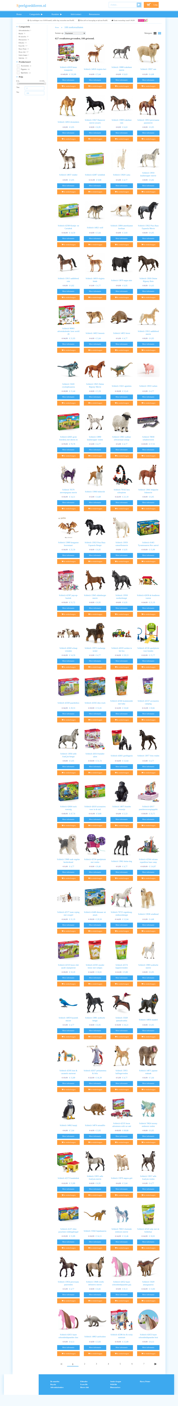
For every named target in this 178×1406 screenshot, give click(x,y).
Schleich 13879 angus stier (121, 280)
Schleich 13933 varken (148, 386)
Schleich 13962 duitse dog (121, 861)
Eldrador (21, 43)
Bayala (21, 33)
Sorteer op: (59, 33)
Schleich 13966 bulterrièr (95, 492)
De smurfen (22, 36)
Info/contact (76, 14)
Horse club (22, 52)
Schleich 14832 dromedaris (68, 122)
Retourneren (94, 14)
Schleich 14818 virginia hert (95, 69)
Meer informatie (68, 80)
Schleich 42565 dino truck (95, 703)
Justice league (23, 55)
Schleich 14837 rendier (68, 175)
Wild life (21, 58)
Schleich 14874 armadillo (95, 1125)
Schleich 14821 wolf (95, 228)
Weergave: (148, 33)
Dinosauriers (23, 40)
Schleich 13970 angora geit (121, 1178)
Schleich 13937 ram (148, 69)
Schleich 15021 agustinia (121, 386)
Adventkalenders (24, 30)
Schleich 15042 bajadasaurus (95, 1231)
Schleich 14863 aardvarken (95, 1337)
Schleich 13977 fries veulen (148, 756)
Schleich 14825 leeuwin (95, 333)
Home (19, 14)
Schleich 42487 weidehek (95, 175)
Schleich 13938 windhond (148, 914)
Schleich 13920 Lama (121, 175)
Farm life (21, 46)
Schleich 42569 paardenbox (68, 703)
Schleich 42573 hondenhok (68, 1178)
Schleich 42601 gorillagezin (122, 756)
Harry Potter (23, 49)
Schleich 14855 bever (121, 333)
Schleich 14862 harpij (68, 1125)
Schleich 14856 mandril (148, 1020)
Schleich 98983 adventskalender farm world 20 (68, 331)
